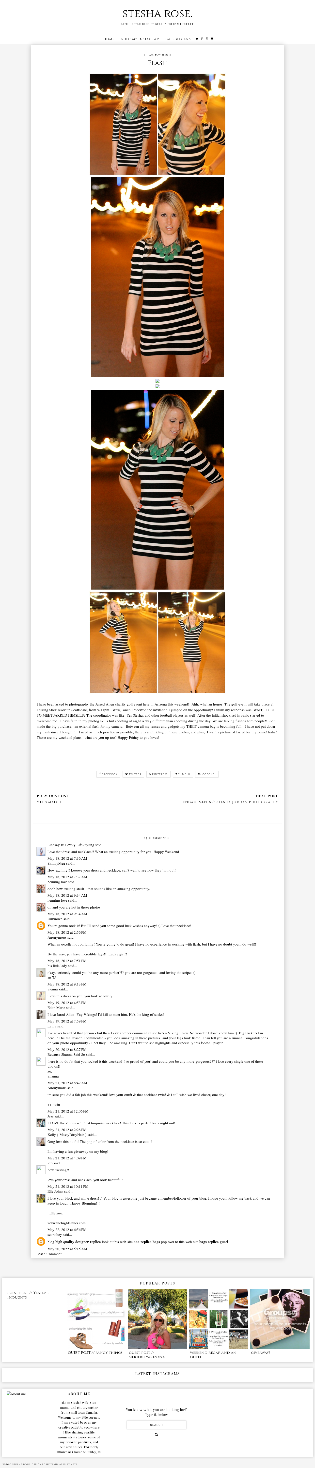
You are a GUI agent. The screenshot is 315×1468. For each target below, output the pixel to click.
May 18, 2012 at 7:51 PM (66, 960)
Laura (51, 1025)
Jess (50, 1116)
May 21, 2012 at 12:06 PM (67, 1111)
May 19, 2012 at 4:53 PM (66, 1002)
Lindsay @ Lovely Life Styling (70, 844)
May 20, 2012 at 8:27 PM (66, 1049)
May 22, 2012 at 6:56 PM (66, 1229)
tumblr (184, 774)
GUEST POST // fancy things (95, 1352)
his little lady (57, 965)
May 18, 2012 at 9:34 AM (67, 895)
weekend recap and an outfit (213, 1355)
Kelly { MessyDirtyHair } (67, 1134)
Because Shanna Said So (66, 1054)
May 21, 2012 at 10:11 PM (67, 1186)
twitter (135, 774)
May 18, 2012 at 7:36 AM (67, 858)
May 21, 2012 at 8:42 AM (67, 1082)
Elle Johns (55, 1191)
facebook (110, 774)
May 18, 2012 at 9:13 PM (66, 984)
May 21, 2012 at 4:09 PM (66, 1157)
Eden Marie (56, 1007)
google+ (209, 774)
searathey (54, 1234)
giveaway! (260, 1352)
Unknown (55, 918)
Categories (176, 39)
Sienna (52, 988)
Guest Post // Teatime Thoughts (27, 1295)
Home (108, 39)
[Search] (156, 1434)
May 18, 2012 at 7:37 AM (67, 876)
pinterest (160, 774)
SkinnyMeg (56, 863)
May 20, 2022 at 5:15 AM (67, 1248)
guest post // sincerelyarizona (147, 1355)
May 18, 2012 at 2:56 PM (66, 932)
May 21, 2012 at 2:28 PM (66, 1129)
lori (50, 1162)
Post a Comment (49, 1253)
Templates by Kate (64, 1464)
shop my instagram (140, 39)
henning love (57, 881)
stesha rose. (157, 13)
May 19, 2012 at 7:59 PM (66, 1021)
